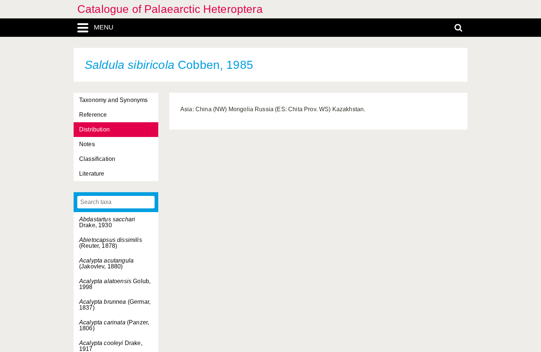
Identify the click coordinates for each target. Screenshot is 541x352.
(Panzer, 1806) (114, 325)
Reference (93, 115)
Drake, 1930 (107, 222)
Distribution (94, 129)
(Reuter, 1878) (110, 243)
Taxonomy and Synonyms (113, 100)
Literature (92, 173)
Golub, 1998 (115, 284)
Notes (87, 144)
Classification (97, 159)
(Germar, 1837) (115, 305)
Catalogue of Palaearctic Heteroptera (170, 9)
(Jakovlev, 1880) (106, 263)
